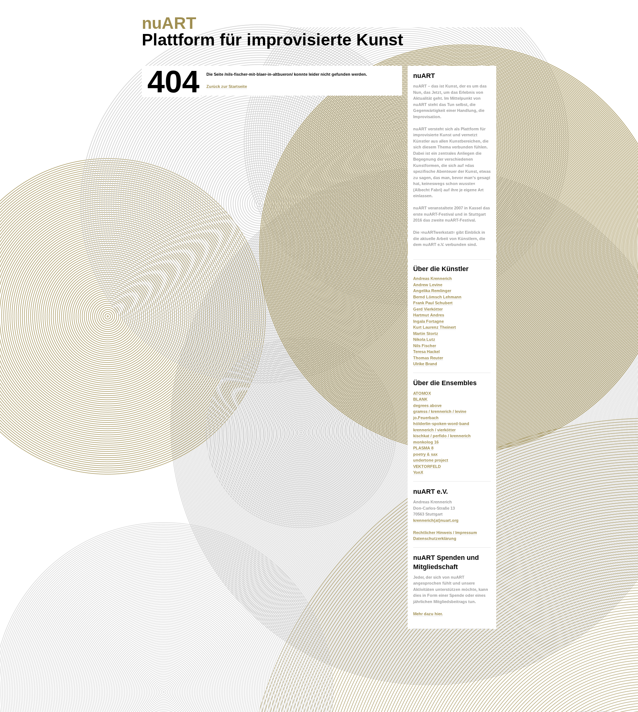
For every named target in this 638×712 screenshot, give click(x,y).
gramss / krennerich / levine (439, 411)
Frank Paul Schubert (433, 303)
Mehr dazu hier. (428, 614)
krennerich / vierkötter (434, 430)
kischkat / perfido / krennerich (442, 436)
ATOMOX (422, 393)
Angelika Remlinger (432, 290)
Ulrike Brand (425, 364)
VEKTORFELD (427, 466)
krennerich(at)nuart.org (436, 520)
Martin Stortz (425, 333)
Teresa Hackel (426, 351)
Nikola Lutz (424, 339)
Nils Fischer (424, 345)
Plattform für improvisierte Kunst (272, 31)
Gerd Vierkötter (428, 309)
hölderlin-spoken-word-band (441, 423)
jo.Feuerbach (426, 417)
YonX (418, 472)
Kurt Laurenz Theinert (434, 327)
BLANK (420, 399)
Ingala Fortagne (428, 321)
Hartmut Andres (428, 315)
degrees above (427, 405)
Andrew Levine (427, 285)
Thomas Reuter (428, 358)
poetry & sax (425, 454)
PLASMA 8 (423, 448)
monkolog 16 (426, 442)
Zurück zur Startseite (226, 86)
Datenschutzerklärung (434, 538)
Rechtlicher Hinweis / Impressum (445, 532)
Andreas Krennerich (432, 278)
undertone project (430, 460)
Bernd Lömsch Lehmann (437, 297)
